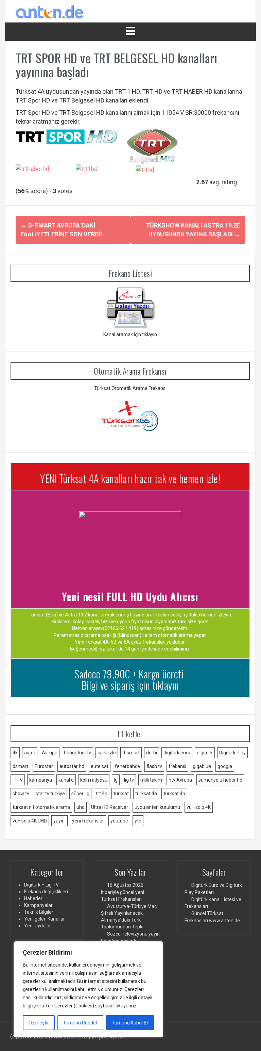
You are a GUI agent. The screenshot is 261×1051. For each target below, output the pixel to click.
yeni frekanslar (88, 820)
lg (116, 780)
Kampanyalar (38, 905)
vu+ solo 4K (199, 807)
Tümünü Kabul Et (130, 1022)
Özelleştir (39, 1022)
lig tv (129, 780)
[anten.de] (50, 10)
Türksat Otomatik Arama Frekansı (130, 388)
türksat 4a (146, 793)
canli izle (107, 752)
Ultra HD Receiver (109, 807)
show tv (21, 793)
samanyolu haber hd (220, 780)
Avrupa (49, 752)
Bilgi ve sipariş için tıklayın (130, 685)
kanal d (66, 780)
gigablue (202, 766)
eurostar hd (71, 766)
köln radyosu (93, 780)
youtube (119, 820)
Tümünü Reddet (80, 1022)
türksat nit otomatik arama (41, 807)
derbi (151, 752)
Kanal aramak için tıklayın (130, 334)
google (225, 766)
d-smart (131, 752)
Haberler (33, 898)
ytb (138, 820)
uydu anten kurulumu (157, 807)
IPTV (18, 780)
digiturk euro (176, 752)
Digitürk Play (232, 752)
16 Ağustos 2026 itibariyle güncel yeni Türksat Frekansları (122, 891)
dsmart (20, 766)
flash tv (154, 766)
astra (29, 752)
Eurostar (44, 766)
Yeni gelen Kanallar (44, 919)
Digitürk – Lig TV (41, 885)
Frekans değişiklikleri (46, 891)
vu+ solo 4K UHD (30, 820)
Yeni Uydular (37, 925)
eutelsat (99, 766)
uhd (80, 807)
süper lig (80, 793)
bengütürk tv (77, 752)
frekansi (177, 766)
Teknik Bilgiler (38, 912)
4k (15, 752)
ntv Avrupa (180, 780)
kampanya (40, 780)
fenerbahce (127, 766)
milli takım (151, 780)
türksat (121, 793)
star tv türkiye (50, 793)
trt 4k (101, 793)
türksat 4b (174, 793)
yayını (59, 820)
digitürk (205, 752)
